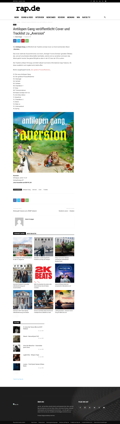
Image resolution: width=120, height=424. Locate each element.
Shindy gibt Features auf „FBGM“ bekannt (25, 211)
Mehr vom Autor (31, 233)
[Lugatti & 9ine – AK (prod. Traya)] (16, 357)
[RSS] (97, 1)
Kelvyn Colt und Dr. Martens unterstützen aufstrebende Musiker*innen (62, 259)
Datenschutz (42, 422)
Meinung (70, 17)
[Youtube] (105, 1)
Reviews (61, 17)
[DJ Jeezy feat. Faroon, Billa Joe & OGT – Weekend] (16, 329)
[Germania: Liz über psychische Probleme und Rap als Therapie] (43, 246)
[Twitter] (102, 1)
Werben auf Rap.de (64, 422)
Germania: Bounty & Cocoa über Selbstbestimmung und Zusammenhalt (21, 286)
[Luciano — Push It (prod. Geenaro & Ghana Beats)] (16, 366)
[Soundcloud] (99, 1)
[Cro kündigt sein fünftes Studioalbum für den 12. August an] (22, 246)
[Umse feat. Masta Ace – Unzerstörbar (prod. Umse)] (16, 348)
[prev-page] (14, 316)
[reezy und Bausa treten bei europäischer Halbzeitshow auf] (64, 273)
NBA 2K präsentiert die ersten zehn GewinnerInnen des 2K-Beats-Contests (43, 286)
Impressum (34, 422)
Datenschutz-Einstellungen (100, 422)
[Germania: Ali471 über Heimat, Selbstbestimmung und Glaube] (22, 299)
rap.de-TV (86, 17)
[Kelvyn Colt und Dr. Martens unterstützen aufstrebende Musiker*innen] (64, 246)
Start (14, 22)
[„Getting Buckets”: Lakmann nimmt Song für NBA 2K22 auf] (64, 299)
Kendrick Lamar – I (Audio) (66, 211)
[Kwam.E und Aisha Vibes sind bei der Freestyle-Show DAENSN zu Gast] (43, 299)
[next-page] (17, 316)
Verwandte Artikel (19, 233)
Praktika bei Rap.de (75, 422)
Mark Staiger (18, 36)
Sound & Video (27, 17)
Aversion (35, 189)
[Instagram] (94, 1)
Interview (39, 17)
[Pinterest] (23, 41)
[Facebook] (91, 1)
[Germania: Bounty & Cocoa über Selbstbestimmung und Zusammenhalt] (22, 273)
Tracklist (45, 189)
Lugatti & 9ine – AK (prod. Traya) (31, 355)
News (16, 17)
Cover (40, 189)
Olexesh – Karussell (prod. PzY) (31, 336)
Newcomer (50, 17)
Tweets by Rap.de (18, 379)
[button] (105, 17)
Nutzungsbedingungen (52, 422)
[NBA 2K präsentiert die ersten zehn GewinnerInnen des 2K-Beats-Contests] (43, 273)
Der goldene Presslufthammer (40, 70)
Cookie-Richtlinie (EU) (87, 422)
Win (78, 17)
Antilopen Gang (27, 189)
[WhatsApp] (27, 41)
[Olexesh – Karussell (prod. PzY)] (16, 338)
